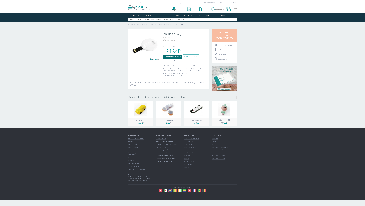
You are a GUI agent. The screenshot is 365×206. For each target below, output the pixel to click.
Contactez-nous (223, 2)
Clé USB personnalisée (141, 24)
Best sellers (147, 15)
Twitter (214, 141)
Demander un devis (173, 57)
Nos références (133, 144)
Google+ (214, 144)
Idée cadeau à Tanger (218, 156)
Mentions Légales (133, 150)
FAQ (129, 158)
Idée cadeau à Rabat (218, 150)
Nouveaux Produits (188, 15)
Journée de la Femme (190, 153)
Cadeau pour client (189, 144)
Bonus (199, 15)
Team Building (188, 141)
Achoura (186, 158)
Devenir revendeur (134, 163)
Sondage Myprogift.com (163, 150)
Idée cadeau (158, 15)
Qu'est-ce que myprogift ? (136, 138)
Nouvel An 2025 (189, 161)
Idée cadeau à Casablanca (220, 147)
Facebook (215, 138)
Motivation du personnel (191, 138)
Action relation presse (190, 147)
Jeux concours (188, 164)
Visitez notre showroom (209, 3)
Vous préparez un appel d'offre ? (138, 169)
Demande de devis (209, 15)
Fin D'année (221, 15)
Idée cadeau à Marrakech (219, 153)
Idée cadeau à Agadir (218, 158)
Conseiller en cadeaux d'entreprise (166, 144)
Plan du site (131, 160)
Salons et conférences (135, 166)
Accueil (130, 24)
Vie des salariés (188, 150)
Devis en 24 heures (162, 147)
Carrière (130, 141)
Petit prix (168, 15)
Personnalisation (161, 138)
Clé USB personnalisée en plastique (161, 24)
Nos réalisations (133, 147)
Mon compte (233, 2)
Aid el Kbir (187, 167)
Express (176, 15)
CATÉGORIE (136, 15)
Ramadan (187, 156)
